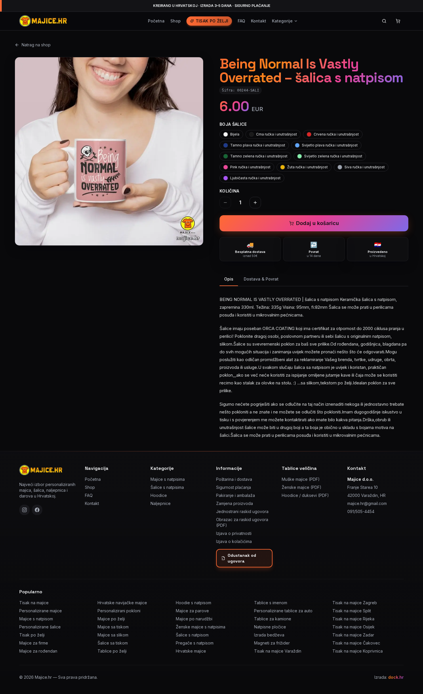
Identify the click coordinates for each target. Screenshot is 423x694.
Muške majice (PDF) (301, 479)
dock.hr (396, 677)
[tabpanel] (314, 364)
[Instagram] (24, 510)
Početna (156, 20)
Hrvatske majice (191, 651)
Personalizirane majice (40, 610)
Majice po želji (111, 618)
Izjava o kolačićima (234, 541)
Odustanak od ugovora (242, 558)
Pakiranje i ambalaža (235, 495)
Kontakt (258, 20)
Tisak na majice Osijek (353, 626)
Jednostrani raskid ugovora (242, 511)
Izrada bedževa (269, 634)
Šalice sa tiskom (113, 642)
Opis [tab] (228, 279)
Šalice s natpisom (192, 634)
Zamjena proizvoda (234, 503)
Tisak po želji (212, 20)
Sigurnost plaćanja (233, 487)
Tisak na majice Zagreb (354, 602)
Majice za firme (33, 642)
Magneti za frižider (272, 642)
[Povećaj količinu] (255, 202)
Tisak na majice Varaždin (277, 651)
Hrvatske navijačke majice (122, 602)
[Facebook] (37, 510)
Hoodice (158, 495)
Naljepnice (160, 503)
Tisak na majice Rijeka (353, 618)
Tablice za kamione (272, 618)
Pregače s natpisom (195, 642)
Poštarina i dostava (234, 479)
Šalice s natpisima (167, 487)
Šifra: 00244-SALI (240, 90)
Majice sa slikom (113, 634)
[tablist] (314, 279)
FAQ (241, 20)
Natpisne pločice (270, 626)
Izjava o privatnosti (233, 533)
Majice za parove (192, 610)
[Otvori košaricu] (398, 21)
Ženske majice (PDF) (301, 487)
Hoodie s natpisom (193, 602)
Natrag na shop (36, 44)
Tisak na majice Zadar (353, 634)
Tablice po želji (112, 651)
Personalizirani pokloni (119, 610)
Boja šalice (233, 124)
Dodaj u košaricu (317, 223)
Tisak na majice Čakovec (356, 642)
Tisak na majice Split (351, 610)
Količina (229, 190)
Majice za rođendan (38, 651)
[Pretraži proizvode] (384, 21)
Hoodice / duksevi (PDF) (305, 495)
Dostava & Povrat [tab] (261, 279)
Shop (175, 20)
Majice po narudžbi (194, 618)
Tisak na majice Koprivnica (357, 651)
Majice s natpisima (167, 479)
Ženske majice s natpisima (200, 626)
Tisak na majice (34, 602)
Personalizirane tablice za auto (283, 610)
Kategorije (282, 20)
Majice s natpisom (36, 618)
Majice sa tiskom (113, 626)
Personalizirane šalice (40, 626)
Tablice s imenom (270, 602)
